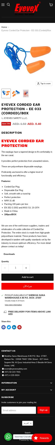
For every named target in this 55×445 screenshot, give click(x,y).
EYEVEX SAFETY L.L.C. (16, 118)
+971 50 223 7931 (12, 372)
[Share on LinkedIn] (14, 327)
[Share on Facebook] (3, 327)
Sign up (44, 410)
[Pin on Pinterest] (19, 327)
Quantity (5, 261)
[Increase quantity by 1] (26, 267)
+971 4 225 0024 (11, 375)
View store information (13, 305)
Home (4, 27)
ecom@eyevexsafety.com (15, 369)
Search (27, 433)
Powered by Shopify (27, 440)
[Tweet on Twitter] (9, 327)
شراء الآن (27, 286)
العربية (26, 423)
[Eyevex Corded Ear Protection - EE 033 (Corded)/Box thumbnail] (6, 93)
